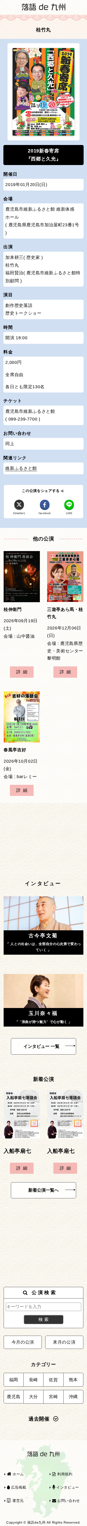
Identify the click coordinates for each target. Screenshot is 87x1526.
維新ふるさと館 (21, 468)
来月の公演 (64, 1342)
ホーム (17, 1474)
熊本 (73, 1379)
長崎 (33, 1379)
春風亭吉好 (15, 749)
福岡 (13, 1379)
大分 (33, 1396)
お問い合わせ (68, 1500)
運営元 (17, 1500)
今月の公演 (23, 1342)
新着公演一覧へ (43, 1190)
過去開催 (39, 1419)
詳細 (22, 672)
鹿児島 (13, 1396)
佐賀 (53, 1379)
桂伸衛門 (13, 609)
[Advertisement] (43, 841)
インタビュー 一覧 (41, 1046)
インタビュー (67, 1487)
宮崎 (53, 1396)
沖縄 (73, 1396)
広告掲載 (18, 1487)
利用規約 (64, 1474)
